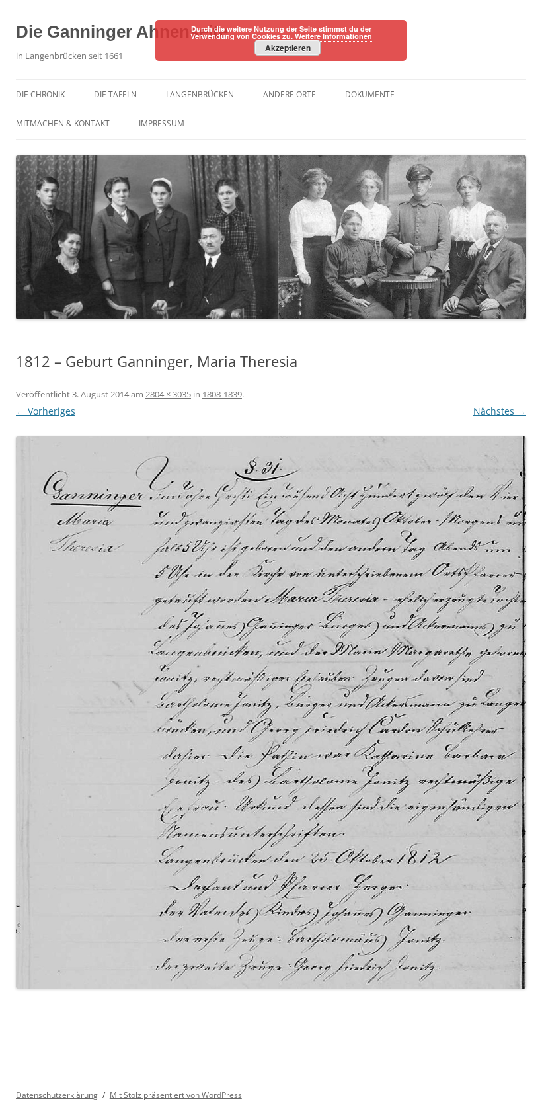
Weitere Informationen (333, 36)
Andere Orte (289, 94)
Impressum (161, 123)
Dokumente (370, 94)
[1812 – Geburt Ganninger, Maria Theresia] (271, 712)
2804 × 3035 (168, 394)
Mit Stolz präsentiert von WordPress (176, 1094)
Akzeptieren (288, 48)
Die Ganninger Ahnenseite (122, 32)
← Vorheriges (45, 411)
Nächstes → (499, 411)
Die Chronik (40, 94)
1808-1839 (222, 394)
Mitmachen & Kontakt (63, 123)
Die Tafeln (115, 94)
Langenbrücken (200, 94)
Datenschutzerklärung (57, 1094)
